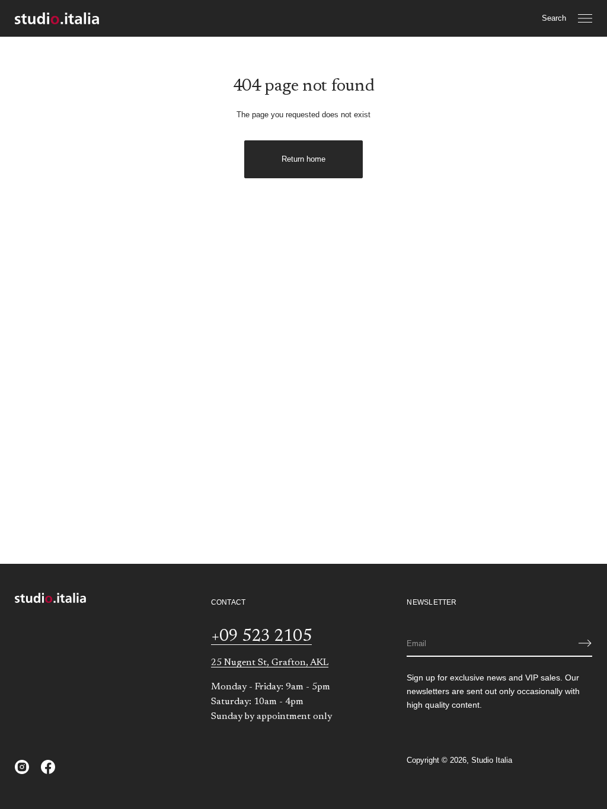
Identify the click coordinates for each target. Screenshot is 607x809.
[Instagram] (22, 767)
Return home (303, 159)
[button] (554, 18)
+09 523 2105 (261, 636)
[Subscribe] (585, 643)
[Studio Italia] (57, 18)
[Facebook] (48, 767)
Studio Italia (491, 760)
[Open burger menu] (585, 18)
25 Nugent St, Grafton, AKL (269, 662)
